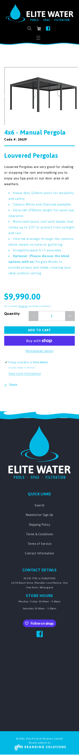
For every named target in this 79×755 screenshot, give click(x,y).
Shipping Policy (39, 524)
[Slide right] (73, 96)
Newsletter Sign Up (39, 515)
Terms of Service (40, 543)
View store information (24, 373)
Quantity (12, 313)
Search (39, 505)
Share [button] (13, 384)
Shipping (22, 306)
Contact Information (39, 553)
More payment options (39, 350)
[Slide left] (5, 96)
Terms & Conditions (39, 534)
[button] (38, 37)
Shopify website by (39, 742)
